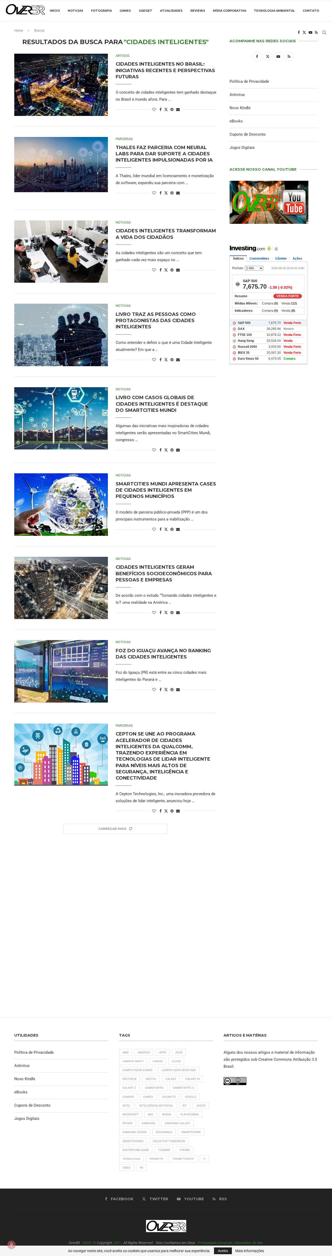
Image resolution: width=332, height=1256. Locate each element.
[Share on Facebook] (161, 109)
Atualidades (171, 10)
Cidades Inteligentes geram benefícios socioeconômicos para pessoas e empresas (164, 573)
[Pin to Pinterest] (172, 109)
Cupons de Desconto (248, 134)
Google (190, 1097)
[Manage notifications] (11, 1244)
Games (125, 10)
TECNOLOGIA (131, 1159)
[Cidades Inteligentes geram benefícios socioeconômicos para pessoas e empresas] (61, 588)
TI (204, 1159)
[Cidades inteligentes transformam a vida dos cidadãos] (61, 251)
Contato (311, 10)
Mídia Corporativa (229, 10)
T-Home (184, 1150)
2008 (86, 1243)
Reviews (197, 10)
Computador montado (179, 1070)
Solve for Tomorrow (169, 1141)
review (127, 1123)
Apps (162, 1052)
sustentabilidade (135, 1150)
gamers (128, 1097)
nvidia (166, 1114)
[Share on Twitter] (166, 109)
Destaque (129, 1079)
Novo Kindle (240, 108)
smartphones (133, 1141)
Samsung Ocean (134, 1132)
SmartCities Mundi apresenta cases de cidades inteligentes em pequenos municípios (166, 490)
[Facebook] (299, 32)
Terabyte (156, 1159)
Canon (158, 1061)
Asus (179, 1052)
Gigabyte (169, 1097)
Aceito (223, 1251)
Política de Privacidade (249, 81)
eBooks (236, 121)
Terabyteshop (183, 1159)
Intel (126, 1105)
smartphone (191, 1132)
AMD (125, 1052)
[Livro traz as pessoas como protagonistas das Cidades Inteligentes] (61, 335)
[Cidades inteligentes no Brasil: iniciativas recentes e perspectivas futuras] (61, 85)
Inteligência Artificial (156, 1105)
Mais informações (249, 1251)
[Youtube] (310, 32)
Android (144, 1052)
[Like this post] (154, 109)
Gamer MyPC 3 (183, 1088)
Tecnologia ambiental (274, 10)
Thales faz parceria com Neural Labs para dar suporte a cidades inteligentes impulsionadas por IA (164, 154)
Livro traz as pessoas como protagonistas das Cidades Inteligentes (156, 320)
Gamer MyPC (154, 1088)
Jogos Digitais (242, 147)
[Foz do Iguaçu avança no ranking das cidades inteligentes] (61, 671)
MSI (150, 1114)
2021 (117, 1243)
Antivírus (237, 94)
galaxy (170, 1079)
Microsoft (130, 1114)
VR (141, 1167)
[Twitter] (304, 32)
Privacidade (207, 1243)
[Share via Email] (178, 109)
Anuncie (225, 1243)
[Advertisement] (274, 592)
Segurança (164, 1132)
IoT (184, 1105)
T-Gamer (164, 1150)
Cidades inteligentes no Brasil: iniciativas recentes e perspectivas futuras (165, 70)
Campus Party (133, 1061)
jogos (201, 1105)
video (126, 1167)
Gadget (145, 10)
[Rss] (316, 32)
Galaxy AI (192, 1079)
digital (151, 1079)
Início (55, 10)
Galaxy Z (129, 1088)
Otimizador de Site (248, 1243)
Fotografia (101, 10)
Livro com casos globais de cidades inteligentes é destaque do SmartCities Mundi (162, 404)
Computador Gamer (137, 1070)
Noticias (75, 10)
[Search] (324, 32)
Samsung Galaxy (177, 1123)
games (148, 1097)
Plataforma (189, 1114)
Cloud (176, 1061)
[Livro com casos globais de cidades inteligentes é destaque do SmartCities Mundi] (61, 418)
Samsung (149, 1123)
